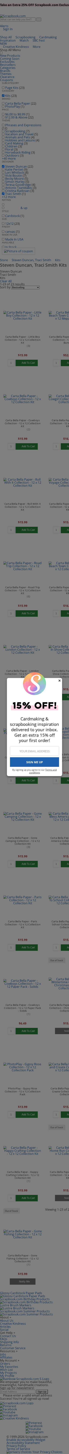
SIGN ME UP (34, 762)
